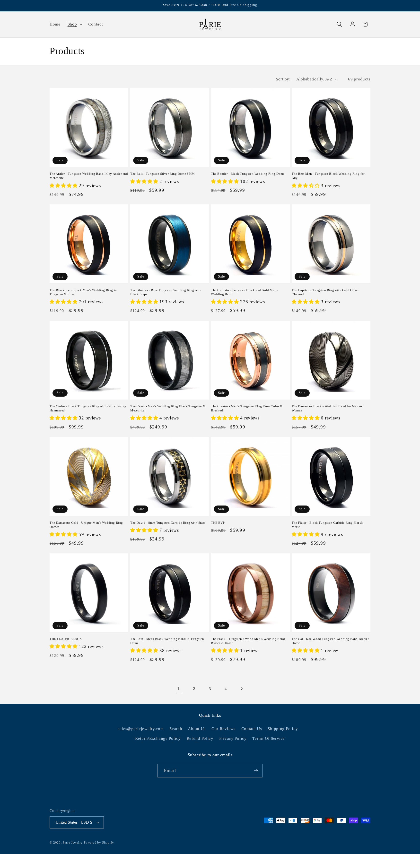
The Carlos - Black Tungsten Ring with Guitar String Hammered (88, 408)
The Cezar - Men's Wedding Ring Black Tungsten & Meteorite (167, 408)
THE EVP (218, 522)
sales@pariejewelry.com (141, 728)
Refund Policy (200, 738)
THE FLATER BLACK (66, 639)
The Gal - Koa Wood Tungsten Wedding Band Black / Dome (330, 641)
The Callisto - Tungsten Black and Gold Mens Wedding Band (244, 292)
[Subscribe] (255, 770)
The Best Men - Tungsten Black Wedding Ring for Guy (328, 176)
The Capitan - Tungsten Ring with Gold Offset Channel (325, 292)
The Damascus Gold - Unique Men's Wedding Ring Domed (86, 525)
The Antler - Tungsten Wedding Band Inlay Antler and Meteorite (89, 176)
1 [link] (178, 688)
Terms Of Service (268, 738)
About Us (197, 728)
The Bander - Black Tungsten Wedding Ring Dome (248, 173)
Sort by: (283, 79)
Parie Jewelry (73, 842)
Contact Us (251, 728)
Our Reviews (223, 728)
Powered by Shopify (99, 842)
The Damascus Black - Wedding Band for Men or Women (327, 408)
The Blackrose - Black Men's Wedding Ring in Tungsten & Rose (83, 292)
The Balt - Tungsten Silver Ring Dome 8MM (162, 173)
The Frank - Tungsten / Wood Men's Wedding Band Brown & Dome (248, 641)
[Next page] (241, 688)
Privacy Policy (233, 738)
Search (175, 728)
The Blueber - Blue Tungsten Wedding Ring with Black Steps (165, 292)
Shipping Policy (283, 728)
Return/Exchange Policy (158, 738)
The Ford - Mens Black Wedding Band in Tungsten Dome (167, 641)
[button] (74, 24)
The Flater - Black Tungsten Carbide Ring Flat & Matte (327, 525)
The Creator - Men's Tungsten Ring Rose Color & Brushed (247, 408)
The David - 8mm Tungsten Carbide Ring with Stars (167, 522)
